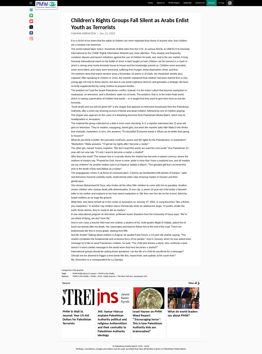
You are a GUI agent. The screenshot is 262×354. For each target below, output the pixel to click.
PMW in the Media (106, 274)
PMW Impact (174, 3)
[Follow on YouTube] (31, 22)
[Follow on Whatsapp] (31, 16)
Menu (150, 3)
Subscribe (187, 3)
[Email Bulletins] (31, 10)
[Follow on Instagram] (31, 39)
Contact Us (200, 3)
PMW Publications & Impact (84, 274)
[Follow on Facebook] (31, 33)
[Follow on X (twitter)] (31, 27)
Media (93, 276)
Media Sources (109, 276)
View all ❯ (194, 283)
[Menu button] (31, 3)
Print (100, 276)
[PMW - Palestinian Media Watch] (46, 5)
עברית (221, 3)
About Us (161, 3)
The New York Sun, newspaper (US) (132, 276)
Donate (211, 3)
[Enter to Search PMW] (230, 3)
